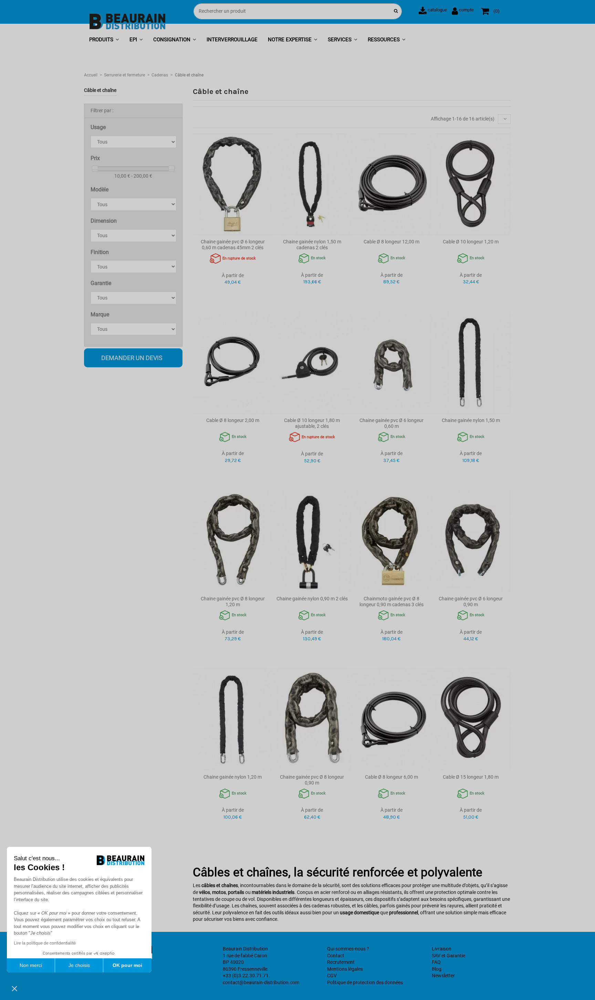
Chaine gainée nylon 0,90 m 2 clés (312, 598)
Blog (436, 969)
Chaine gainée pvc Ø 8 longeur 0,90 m (312, 780)
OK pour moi (127, 965)
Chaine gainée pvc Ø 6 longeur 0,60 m (391, 423)
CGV (332, 975)
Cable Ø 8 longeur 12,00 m (391, 241)
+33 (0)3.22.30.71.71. (246, 975)
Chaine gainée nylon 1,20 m (232, 777)
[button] (104, 40)
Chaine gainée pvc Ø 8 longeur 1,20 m (233, 601)
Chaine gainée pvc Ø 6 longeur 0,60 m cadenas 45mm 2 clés (233, 244)
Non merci (31, 965)
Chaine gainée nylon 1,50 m (471, 420)
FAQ (436, 962)
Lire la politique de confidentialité (45, 943)
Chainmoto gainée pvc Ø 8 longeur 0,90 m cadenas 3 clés (391, 601)
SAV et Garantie (448, 955)
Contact (335, 955)
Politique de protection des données (365, 982)
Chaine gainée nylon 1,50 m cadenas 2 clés (312, 244)
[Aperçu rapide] (232, 233)
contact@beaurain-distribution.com (261, 982)
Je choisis (79, 965)
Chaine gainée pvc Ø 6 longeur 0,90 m (471, 601)
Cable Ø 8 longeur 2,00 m (232, 420)
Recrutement (341, 962)
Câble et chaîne (100, 90)
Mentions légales (345, 969)
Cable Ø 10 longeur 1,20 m (471, 241)
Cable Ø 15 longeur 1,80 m (471, 777)
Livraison (441, 948)
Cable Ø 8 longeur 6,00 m (391, 777)
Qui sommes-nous (346, 948)
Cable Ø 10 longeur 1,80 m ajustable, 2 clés (312, 423)
